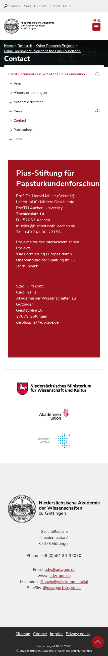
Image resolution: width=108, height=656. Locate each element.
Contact (40, 6)
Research (25, 45)
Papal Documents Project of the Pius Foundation (42, 51)
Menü (96, 21)
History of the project (30, 92)
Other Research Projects (55, 45)
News (18, 111)
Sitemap (23, 634)
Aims (18, 83)
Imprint (56, 634)
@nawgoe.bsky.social (62, 588)
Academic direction (28, 102)
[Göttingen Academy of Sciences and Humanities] (29, 26)
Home (9, 45)
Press (27, 6)
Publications (23, 129)
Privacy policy (78, 634)
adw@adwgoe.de (60, 569)
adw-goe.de (60, 575)
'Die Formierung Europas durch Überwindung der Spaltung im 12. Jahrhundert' (46, 260)
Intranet (54, 6)
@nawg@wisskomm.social (64, 582)
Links (18, 139)
